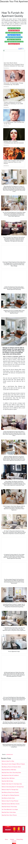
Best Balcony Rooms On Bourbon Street (11, 767)
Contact (12, 839)
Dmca (6, 839)
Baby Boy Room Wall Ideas (8, 778)
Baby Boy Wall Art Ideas (7, 781)
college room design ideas (14, 28)
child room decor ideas (14, 30)
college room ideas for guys (14, 39)
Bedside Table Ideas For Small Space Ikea (12, 784)
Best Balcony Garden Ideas (8, 798)
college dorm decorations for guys (14, 37)
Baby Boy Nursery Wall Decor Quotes (10, 803)
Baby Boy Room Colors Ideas (9, 812)
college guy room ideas (14, 44)
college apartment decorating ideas (14, 32)
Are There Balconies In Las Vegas (10, 809)
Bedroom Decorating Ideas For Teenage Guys (13, 786)
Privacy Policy (20, 839)
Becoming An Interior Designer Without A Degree (13, 764)
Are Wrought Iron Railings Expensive (10, 795)
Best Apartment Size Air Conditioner (10, 775)
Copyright (14, 841)
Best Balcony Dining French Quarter (10, 792)
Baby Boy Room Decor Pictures (9, 815)
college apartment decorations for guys (14, 41)
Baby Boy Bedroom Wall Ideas (9, 769)
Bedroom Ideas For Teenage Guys (10, 789)
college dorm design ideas (14, 35)
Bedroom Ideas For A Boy (8, 761)
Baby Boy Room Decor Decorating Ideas (11, 772)
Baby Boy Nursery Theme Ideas (9, 806)
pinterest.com (9, 754)
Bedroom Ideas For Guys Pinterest (10, 801)
